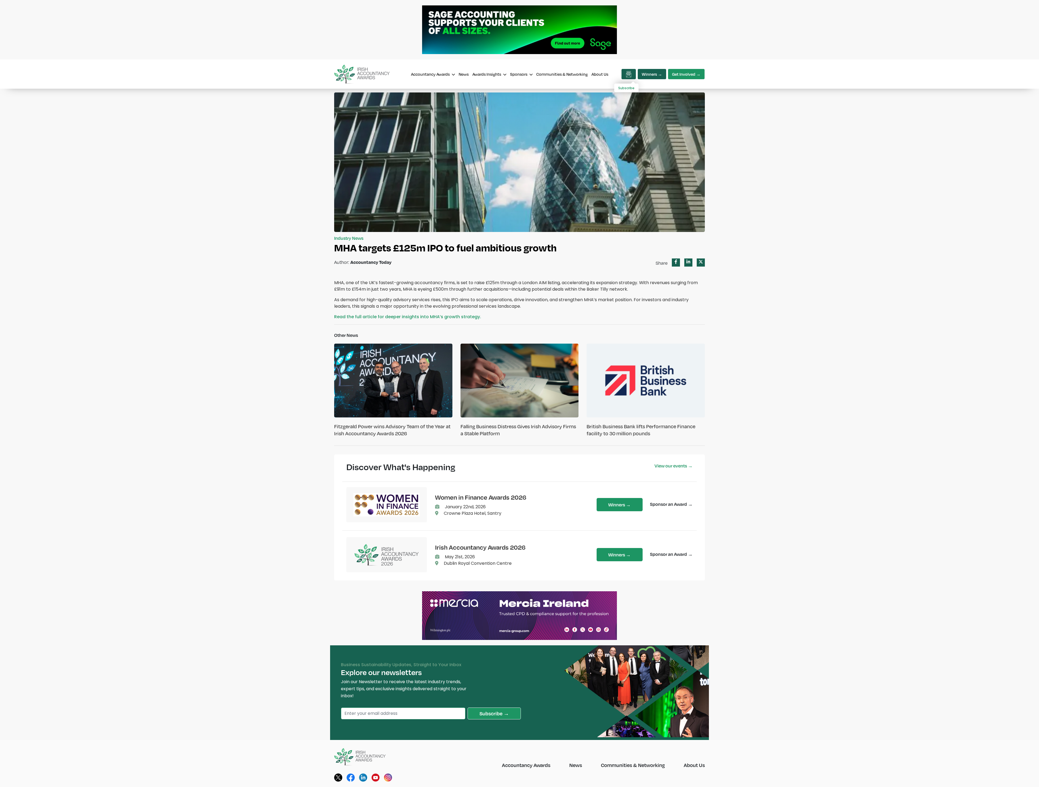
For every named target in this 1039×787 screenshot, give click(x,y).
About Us (599, 74)
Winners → (652, 74)
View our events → (674, 466)
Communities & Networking (562, 74)
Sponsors (519, 74)
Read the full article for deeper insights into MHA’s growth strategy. (407, 317)
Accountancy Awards (431, 74)
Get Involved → (686, 74)
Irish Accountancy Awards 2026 (480, 547)
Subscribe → (494, 713)
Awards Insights (487, 74)
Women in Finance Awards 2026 (480, 497)
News (464, 74)
